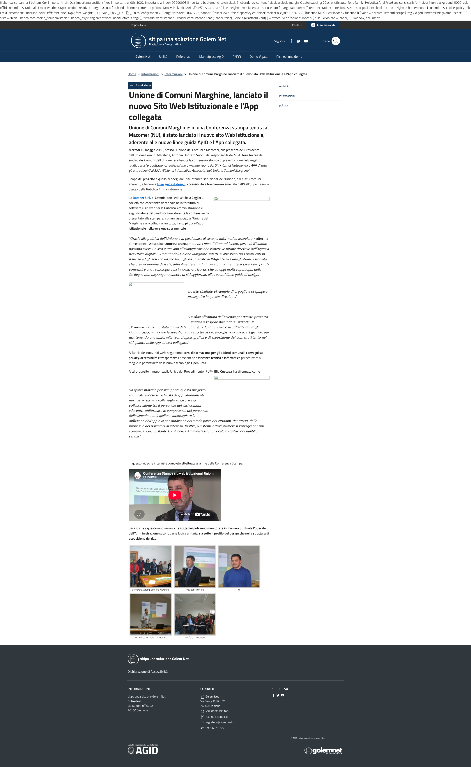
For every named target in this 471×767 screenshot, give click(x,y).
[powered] (323, 750)
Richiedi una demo (289, 56)
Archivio (284, 86)
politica (283, 105)
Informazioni (150, 73)
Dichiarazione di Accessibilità (148, 671)
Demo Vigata (259, 56)
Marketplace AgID (211, 56)
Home (132, 73)
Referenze (183, 56)
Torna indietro (143, 85)
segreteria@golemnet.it (220, 722)
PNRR (237, 56)
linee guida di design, (171, 184)
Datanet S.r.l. (142, 197)
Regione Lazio (138, 25)
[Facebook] (289, 41)
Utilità (163, 56)
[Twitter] (297, 41)
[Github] (304, 41)
